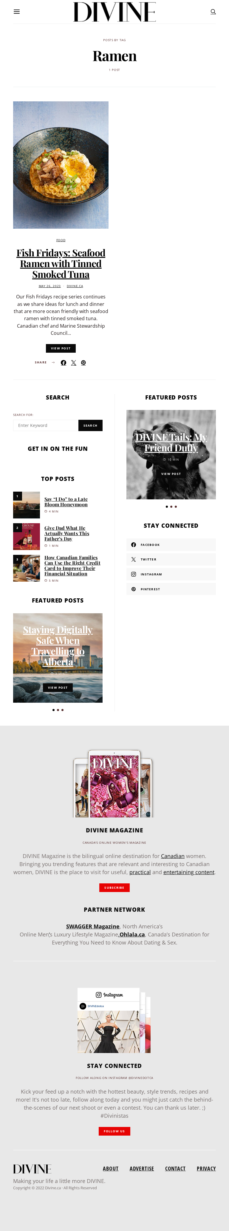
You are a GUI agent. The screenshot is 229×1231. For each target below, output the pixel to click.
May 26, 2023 (50, 286)
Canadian (173, 856)
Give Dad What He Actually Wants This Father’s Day (66, 533)
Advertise (142, 1168)
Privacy (206, 1168)
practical (140, 872)
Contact (175, 1168)
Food (61, 240)
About (110, 1168)
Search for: (23, 415)
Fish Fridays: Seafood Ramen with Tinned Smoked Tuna (60, 263)
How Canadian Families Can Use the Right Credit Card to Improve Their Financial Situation (72, 565)
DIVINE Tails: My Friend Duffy (171, 442)
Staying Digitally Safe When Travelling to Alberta (57, 645)
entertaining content (188, 872)
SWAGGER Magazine (93, 926)
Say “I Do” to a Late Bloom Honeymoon (66, 501)
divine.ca (75, 286)
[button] (53, 710)
